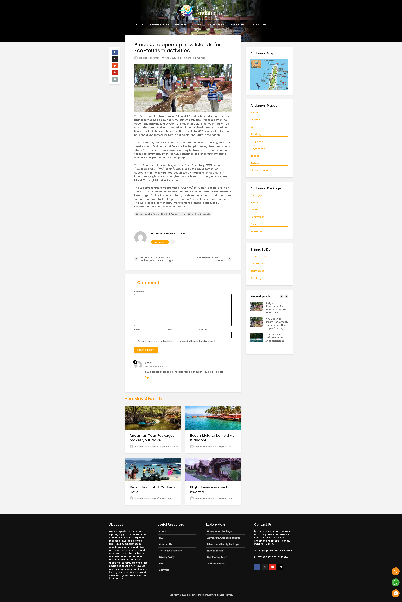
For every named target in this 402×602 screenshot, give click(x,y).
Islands (196, 24)
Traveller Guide (158, 24)
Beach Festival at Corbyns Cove (152, 489)
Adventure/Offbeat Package (223, 537)
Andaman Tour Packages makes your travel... (152, 438)
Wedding (180, 24)
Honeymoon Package (219, 531)
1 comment (185, 58)
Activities (164, 570)
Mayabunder (257, 148)
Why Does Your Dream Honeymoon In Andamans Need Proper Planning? (276, 323)
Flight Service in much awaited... (209, 489)
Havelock (255, 119)
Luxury (254, 209)
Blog (161, 563)
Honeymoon (257, 216)
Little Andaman (259, 170)
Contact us (258, 24)
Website (203, 330)
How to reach (215, 550)
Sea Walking (257, 270)
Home (139, 24)
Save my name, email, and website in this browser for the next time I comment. (177, 341)
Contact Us (165, 544)
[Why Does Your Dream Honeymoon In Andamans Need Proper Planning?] (256, 321)
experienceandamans (149, 58)
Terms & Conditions (170, 550)
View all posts (160, 242)
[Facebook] (257, 567)
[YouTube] (272, 567)
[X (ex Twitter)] (265, 567)
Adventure (256, 231)
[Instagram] (280, 567)
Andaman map (216, 563)
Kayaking (255, 278)
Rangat (254, 155)
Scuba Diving (257, 263)
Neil (252, 126)
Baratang (255, 134)
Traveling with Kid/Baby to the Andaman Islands (275, 337)
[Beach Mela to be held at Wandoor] (213, 417)
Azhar (148, 363)
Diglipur (254, 163)
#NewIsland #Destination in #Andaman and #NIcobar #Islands (173, 214)
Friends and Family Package (223, 544)
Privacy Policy (166, 557)
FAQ (161, 537)
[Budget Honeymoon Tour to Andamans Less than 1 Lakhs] (256, 306)
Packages (237, 24)
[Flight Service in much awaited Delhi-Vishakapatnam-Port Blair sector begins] (213, 469)
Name (137, 330)
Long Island (257, 141)
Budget (254, 202)
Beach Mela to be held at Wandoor (212, 438)
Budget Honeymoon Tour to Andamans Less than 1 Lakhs (276, 308)
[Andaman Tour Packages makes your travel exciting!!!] (153, 417)
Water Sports (216, 24)
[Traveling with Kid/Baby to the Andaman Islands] (256, 337)
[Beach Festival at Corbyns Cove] (153, 469)
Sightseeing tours (217, 557)
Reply (147, 377)
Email (170, 330)
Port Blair (255, 112)
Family (254, 224)
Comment (139, 292)
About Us (164, 531)
